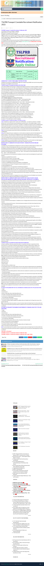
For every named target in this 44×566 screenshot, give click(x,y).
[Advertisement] (22, 377)
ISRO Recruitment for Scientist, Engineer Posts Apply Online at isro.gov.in (23, 434)
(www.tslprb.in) (25, 41)
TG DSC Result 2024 (16, 532)
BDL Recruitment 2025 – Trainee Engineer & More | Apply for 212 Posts (23, 411)
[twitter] (40, 564)
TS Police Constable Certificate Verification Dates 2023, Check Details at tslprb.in (23, 344)
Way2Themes (6, 564)
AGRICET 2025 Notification (17, 469)
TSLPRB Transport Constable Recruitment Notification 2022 (19, 357)
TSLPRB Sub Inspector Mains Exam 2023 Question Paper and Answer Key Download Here (24, 348)
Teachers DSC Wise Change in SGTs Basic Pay (21, 499)
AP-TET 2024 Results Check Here (24, 446)
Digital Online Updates (18, 564)
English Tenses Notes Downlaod (23, 428)
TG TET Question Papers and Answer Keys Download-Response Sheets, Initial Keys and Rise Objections (21, 527)
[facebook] (42, 564)
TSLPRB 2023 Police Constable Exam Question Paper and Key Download (21, 353)
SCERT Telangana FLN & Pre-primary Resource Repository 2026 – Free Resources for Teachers (24, 407)
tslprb (4, 18)
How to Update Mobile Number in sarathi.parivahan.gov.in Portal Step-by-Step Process (24, 425)
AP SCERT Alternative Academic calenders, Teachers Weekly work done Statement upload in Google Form (21, 549)
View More (29, 515)
